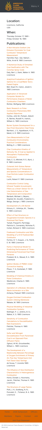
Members (8, 416)
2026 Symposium (20, 412)
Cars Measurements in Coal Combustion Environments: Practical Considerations (18, 140)
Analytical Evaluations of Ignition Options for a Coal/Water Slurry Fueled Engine (20, 81)
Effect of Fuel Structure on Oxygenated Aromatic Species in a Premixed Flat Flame (21, 217)
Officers (34, 412)
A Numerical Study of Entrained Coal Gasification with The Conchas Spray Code (20, 67)
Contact (27, 416)
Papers (18, 416)
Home (7, 412)
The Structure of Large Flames (19, 387)
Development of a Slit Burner (18, 206)
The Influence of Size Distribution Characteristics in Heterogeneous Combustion (20, 372)
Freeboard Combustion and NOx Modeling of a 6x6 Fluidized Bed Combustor (20, 234)
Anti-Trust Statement (21, 420)
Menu (34, 6)
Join (36, 416)
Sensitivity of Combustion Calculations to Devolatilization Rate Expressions (19, 321)
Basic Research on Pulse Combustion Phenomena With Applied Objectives (19, 110)
